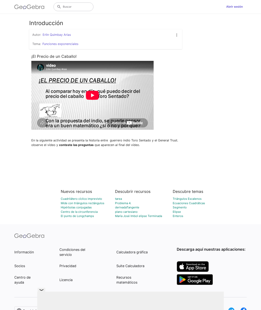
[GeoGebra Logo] (29, 7)
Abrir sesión (234, 6)
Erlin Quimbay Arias (57, 35)
